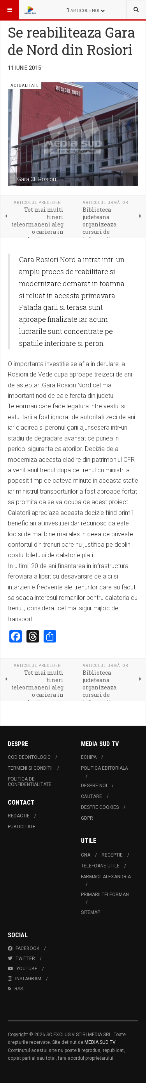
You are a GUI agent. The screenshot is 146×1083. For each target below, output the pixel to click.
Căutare (91, 796)
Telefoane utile (100, 866)
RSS (18, 988)
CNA (85, 855)
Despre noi (94, 785)
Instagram (28, 978)
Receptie (112, 855)
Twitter (25, 958)
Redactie (19, 816)
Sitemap (90, 912)
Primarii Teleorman (105, 894)
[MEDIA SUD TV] (39, 9)
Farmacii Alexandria (106, 876)
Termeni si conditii (30, 768)
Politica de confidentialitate (29, 781)
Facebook (27, 948)
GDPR (87, 818)
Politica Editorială (104, 768)
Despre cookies (100, 807)
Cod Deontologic (29, 757)
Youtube (26, 968)
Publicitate (21, 826)
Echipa (89, 757)
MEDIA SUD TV (100, 1042)
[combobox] (136, 9)
